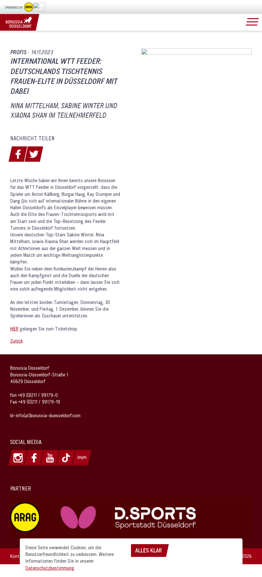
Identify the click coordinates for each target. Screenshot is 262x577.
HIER (14, 329)
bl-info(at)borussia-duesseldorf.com (45, 415)
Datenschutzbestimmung (50, 568)
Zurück (16, 341)
